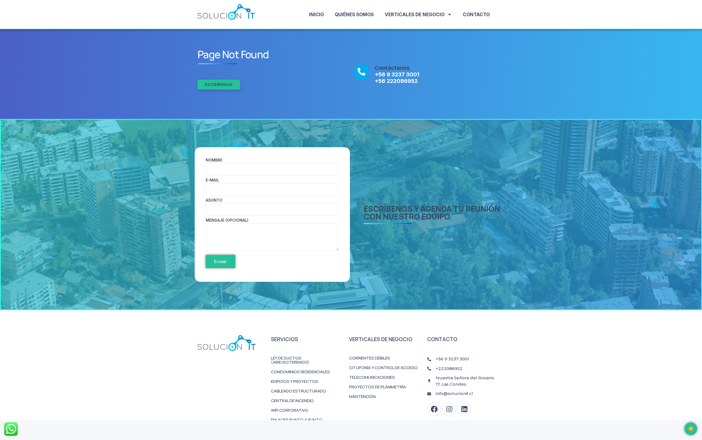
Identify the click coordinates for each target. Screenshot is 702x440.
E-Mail (212, 180)
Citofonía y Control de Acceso (383, 368)
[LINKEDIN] (464, 409)
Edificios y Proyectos (294, 381)
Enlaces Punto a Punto (296, 420)
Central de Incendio (292, 400)
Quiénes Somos (354, 14)
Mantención (362, 396)
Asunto (214, 200)
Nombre (214, 160)
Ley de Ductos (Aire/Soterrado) (290, 360)
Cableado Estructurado (298, 391)
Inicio (316, 14)
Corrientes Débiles (369, 358)
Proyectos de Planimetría (377, 387)
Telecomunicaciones (372, 377)
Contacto (476, 14)
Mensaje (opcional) (227, 220)
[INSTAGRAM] (449, 409)
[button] (690, 428)
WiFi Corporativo (289, 410)
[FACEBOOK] (434, 409)
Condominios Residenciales (300, 372)
